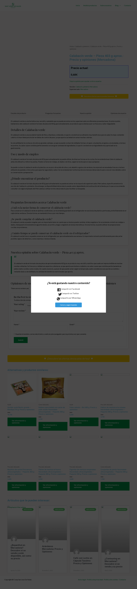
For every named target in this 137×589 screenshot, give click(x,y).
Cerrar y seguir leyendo (68, 305)
